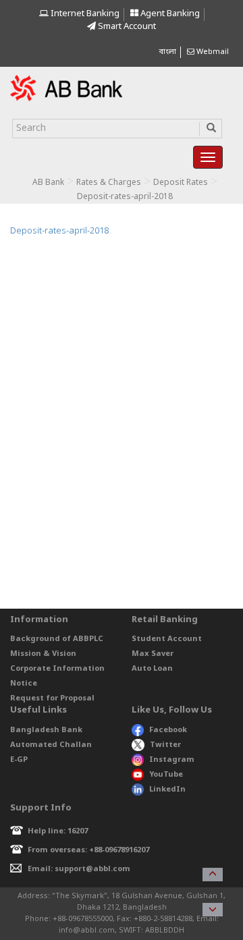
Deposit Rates (180, 182)
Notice (23, 683)
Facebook (168, 730)
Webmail (211, 52)
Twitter (165, 745)
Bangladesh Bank (46, 730)
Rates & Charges (108, 182)
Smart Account (126, 26)
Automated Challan (51, 745)
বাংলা (167, 52)
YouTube (166, 774)
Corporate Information (57, 668)
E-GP (19, 760)
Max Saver (152, 654)
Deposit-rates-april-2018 (59, 231)
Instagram (171, 760)
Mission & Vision (43, 654)
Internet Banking (84, 14)
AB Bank (48, 182)
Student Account (167, 639)
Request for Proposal (52, 698)
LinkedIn (167, 789)
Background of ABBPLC (56, 639)
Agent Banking (169, 14)
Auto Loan (152, 668)
